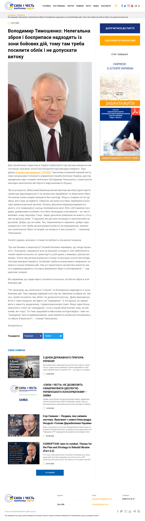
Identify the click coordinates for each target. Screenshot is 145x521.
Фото (88, 6)
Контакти (106, 6)
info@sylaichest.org (100, 504)
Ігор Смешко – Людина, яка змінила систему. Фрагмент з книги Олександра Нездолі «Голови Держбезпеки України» (67, 420)
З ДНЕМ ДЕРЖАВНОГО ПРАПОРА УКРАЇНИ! (63, 359)
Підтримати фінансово (120, 40)
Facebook (28, 336)
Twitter (48, 336)
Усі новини (50, 473)
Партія (70, 6)
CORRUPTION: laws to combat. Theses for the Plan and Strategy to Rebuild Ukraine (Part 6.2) (67, 447)
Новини (80, 6)
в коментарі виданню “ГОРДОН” (33, 172)
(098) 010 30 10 (128, 499)
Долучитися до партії (120, 28)
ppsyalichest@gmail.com (102, 499)
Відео (96, 6)
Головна (46, 6)
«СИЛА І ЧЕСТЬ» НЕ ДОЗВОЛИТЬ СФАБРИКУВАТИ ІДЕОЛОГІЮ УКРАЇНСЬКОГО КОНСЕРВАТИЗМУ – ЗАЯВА (65, 390)
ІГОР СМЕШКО (59, 6)
